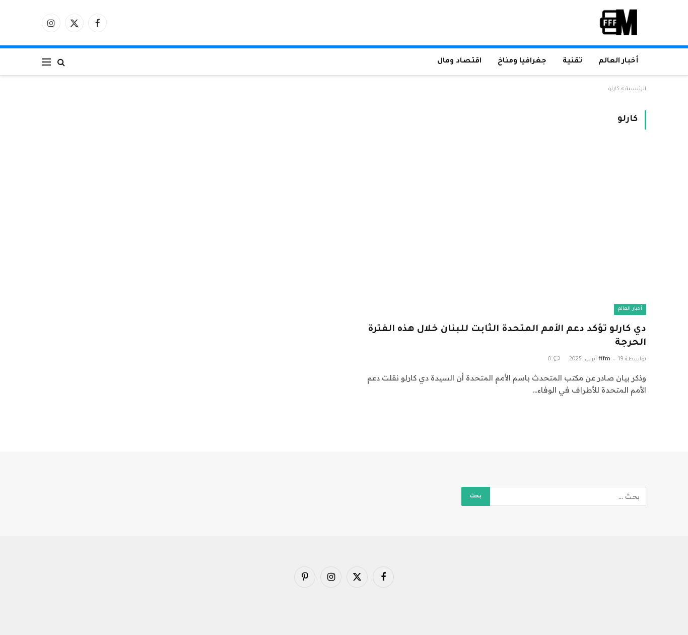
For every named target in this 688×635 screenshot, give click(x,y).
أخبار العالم (618, 61)
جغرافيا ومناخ (522, 61)
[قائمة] (46, 61)
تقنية (572, 61)
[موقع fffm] (619, 22)
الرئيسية (636, 89)
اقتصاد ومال (459, 61)
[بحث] (61, 61)
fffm (604, 359)
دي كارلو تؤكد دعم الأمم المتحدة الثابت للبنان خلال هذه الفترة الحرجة (507, 336)
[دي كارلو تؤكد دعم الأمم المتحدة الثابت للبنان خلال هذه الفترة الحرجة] (499, 232)
